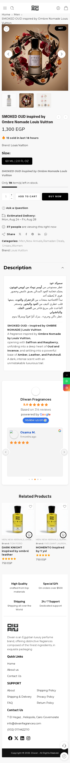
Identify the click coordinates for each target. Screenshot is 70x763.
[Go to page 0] (29, 479)
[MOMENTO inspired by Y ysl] (52, 519)
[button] (29, 535)
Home (6, 14)
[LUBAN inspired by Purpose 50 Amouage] (65, 117)
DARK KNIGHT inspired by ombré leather (15, 551)
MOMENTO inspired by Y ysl (50, 549)
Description (18, 267)
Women (17, 245)
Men (17, 14)
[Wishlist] (6, 29)
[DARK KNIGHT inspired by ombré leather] (18, 519)
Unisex (6, 245)
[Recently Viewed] (64, 756)
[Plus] (11, 195)
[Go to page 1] (32, 479)
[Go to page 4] (40, 479)
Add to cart (27, 196)
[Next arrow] (62, 54)
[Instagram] (28, 738)
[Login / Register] (58, 8)
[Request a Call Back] (64, 745)
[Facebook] (10, 738)
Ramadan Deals (53, 241)
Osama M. (27, 432)
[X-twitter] (16, 738)
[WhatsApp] (66, 381)
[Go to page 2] (35, 479)
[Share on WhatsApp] (45, 234)
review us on (34, 420)
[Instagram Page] (66, 387)
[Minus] (11, 198)
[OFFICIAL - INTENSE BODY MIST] (58, 117)
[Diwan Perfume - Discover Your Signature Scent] (35, 8)
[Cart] (65, 8)
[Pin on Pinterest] (32, 234)
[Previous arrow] (8, 54)
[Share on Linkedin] (39, 234)
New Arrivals (34, 241)
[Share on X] (20, 234)
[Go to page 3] (38, 479)
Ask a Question (16, 208)
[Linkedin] (22, 738)
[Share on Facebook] (26, 234)
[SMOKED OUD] (35, 57)
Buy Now (55, 196)
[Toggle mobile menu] (5, 8)
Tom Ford (16, 543)
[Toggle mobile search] (12, 8)
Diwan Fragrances (35, 399)
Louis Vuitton (19, 145)
